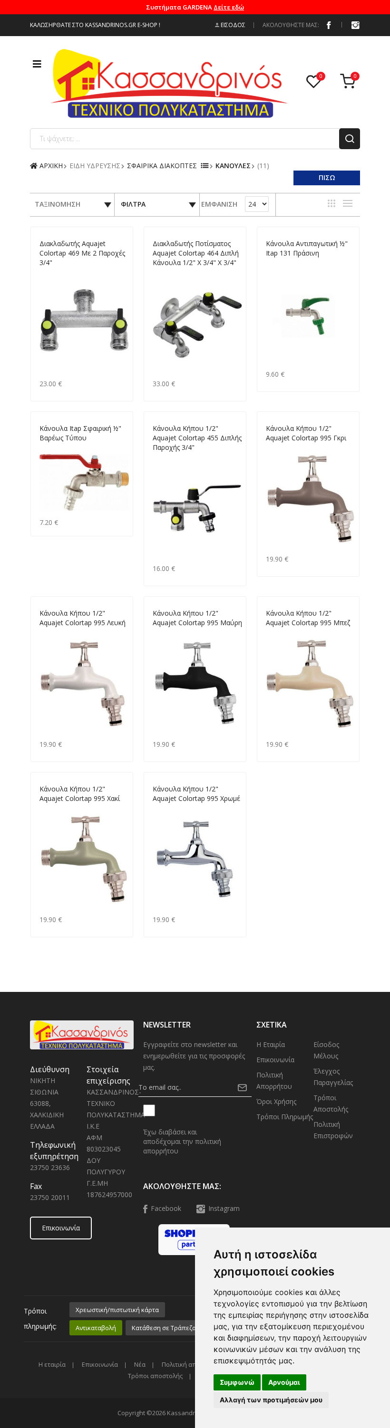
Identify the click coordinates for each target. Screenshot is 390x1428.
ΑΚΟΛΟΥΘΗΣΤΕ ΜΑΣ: (291, 25)
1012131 (277, 264)
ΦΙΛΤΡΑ (133, 204)
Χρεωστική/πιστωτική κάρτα (117, 1309)
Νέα (140, 1364)
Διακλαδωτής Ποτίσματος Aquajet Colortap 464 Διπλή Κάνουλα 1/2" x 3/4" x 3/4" (196, 253)
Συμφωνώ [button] (237, 1382)
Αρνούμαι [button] (284, 1382)
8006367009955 (287, 449)
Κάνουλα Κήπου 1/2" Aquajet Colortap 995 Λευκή (82, 618)
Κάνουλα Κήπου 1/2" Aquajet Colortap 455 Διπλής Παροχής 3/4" (197, 438)
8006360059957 (174, 810)
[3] (331, 203)
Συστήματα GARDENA (195, 7)
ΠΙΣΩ (327, 177)
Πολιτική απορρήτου (274, 1080)
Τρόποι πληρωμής (284, 1116)
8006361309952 (61, 810)
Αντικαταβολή (96, 1327)
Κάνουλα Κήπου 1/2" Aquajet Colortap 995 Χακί (79, 793)
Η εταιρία (270, 1044)
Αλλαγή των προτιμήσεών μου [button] (271, 1400)
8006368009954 (287, 634)
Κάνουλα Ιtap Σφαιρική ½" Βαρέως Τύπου (80, 433)
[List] (347, 203)
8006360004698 (61, 274)
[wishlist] (316, 82)
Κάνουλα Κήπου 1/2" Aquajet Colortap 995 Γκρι (306, 433)
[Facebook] (328, 25)
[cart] (350, 82)
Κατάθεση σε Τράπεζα (164, 1327)
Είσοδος (232, 25)
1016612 (51, 449)
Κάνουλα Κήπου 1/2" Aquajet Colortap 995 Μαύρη (197, 618)
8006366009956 (174, 634)
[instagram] (355, 25)
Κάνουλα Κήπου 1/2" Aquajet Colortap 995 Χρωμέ (196, 793)
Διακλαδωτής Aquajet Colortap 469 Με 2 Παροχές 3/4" (82, 253)
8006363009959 (61, 634)
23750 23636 (50, 1167)
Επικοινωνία (61, 1227)
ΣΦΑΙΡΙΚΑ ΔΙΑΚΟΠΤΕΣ (162, 165)
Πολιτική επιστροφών (333, 1130)
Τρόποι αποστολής (330, 1103)
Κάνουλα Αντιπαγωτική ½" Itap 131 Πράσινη (307, 248)
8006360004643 (174, 274)
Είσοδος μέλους (326, 1050)
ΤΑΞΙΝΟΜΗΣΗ (57, 204)
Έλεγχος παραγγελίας (333, 1076)
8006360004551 (174, 459)
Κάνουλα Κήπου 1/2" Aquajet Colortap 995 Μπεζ (308, 618)
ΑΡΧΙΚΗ (50, 165)
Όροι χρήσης (276, 1101)
